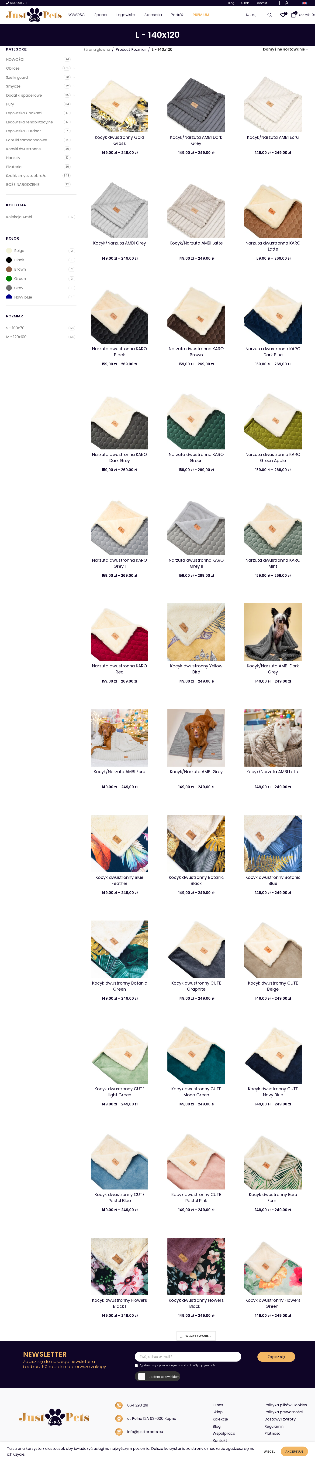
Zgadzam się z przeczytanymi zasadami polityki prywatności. (178, 1365)
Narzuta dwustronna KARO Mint (273, 563)
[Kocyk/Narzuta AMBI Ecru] (273, 98)
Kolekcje (220, 1419)
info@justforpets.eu (145, 1431)
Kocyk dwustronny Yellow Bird (196, 669)
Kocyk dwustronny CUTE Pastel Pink (196, 1197)
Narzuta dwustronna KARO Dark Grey (119, 457)
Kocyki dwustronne (23, 149)
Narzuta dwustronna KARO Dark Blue (273, 351)
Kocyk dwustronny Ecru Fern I (273, 1197)
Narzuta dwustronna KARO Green (196, 457)
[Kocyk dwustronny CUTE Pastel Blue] (119, 1155)
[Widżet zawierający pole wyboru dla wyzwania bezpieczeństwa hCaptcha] (157, 1376)
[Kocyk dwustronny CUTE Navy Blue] (273, 1050)
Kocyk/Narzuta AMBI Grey (119, 243)
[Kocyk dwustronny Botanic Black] (196, 838)
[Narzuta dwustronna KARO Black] (119, 310)
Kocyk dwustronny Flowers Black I (119, 1303)
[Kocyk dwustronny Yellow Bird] (196, 627)
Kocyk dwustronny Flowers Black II (196, 1303)
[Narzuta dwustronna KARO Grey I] (119, 521)
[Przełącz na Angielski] (304, 3)
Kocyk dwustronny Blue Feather (119, 880)
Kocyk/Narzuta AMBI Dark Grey (196, 140)
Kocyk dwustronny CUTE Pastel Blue (120, 1197)
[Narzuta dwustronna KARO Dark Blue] (273, 310)
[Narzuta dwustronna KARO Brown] (196, 310)
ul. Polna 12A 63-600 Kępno (151, 1418)
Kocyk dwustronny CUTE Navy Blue (273, 1091)
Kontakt (220, 1440)
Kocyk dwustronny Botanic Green (119, 986)
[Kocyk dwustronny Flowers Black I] (119, 1261)
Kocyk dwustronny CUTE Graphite (196, 986)
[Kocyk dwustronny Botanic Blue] (273, 838)
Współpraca (224, 1433)
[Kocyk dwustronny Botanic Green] (119, 944)
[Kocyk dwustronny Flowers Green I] (273, 1261)
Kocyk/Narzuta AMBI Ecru (273, 137)
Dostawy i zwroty (280, 1419)
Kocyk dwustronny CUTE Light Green (120, 1091)
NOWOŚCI (15, 59)
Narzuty (13, 157)
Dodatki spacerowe (24, 95)
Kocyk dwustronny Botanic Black (196, 880)
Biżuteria (13, 167)
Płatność (272, 1433)
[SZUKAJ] (270, 15)
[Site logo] (34, 14)
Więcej (270, 1451)
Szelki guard (17, 77)
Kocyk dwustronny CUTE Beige (273, 986)
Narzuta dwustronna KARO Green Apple (273, 457)
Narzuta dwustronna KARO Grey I (119, 563)
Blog (217, 1426)
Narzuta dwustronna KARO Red (119, 669)
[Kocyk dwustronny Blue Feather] (119, 838)
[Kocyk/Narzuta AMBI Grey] (119, 204)
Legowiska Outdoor (23, 131)
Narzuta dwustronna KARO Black (119, 351)
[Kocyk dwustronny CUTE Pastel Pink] (196, 1155)
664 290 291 (18, 3)
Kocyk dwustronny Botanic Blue (273, 880)
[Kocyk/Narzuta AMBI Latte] (196, 204)
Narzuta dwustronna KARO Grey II (196, 563)
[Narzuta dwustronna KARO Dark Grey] (119, 415)
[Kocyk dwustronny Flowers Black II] (196, 1261)
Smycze (13, 86)
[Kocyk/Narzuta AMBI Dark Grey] (196, 98)
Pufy (10, 104)
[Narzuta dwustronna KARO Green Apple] (273, 415)
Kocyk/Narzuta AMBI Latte (196, 243)
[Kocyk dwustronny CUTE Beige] (273, 944)
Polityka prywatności (283, 1412)
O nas (218, 1405)
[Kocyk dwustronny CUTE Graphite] (196, 944)
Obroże (13, 68)
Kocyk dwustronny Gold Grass (119, 140)
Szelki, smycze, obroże (26, 175)
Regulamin (274, 1426)
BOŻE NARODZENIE (23, 184)
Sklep (218, 1412)
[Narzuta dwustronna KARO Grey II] (196, 521)
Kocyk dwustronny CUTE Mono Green (196, 1091)
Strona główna (96, 49)
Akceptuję (294, 1451)
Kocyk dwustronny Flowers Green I (273, 1303)
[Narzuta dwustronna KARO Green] (196, 415)
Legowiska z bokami (24, 113)
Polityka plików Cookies (285, 1405)
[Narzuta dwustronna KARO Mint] (273, 521)
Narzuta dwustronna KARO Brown (196, 351)
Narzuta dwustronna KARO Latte (273, 246)
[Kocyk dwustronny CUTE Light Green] (119, 1050)
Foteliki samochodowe (26, 140)
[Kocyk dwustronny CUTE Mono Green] (196, 1050)
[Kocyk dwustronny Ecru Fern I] (273, 1155)
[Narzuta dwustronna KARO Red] (119, 627)
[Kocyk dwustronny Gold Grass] (119, 98)
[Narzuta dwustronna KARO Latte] (273, 204)
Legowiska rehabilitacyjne (29, 122)
